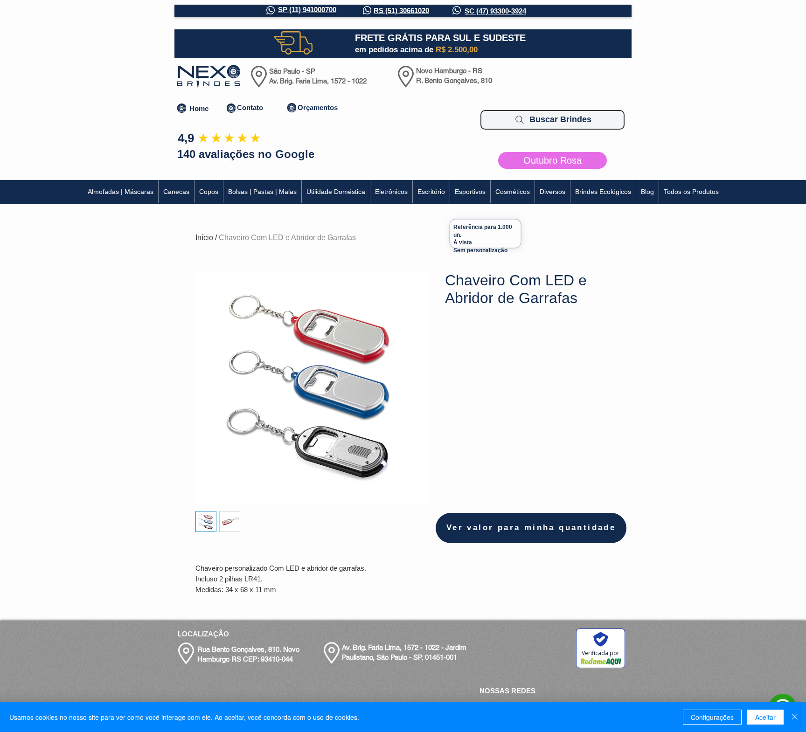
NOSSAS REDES (507, 691)
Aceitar (765, 717)
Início (204, 238)
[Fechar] (794, 717)
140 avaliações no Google (245, 154)
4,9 (186, 138)
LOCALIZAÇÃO (203, 634)
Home (198, 108)
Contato (250, 107)
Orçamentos (318, 107)
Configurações (712, 717)
